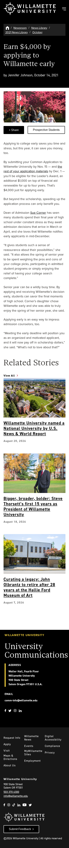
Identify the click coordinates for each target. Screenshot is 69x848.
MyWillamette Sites (33, 752)
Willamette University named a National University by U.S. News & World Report (34, 428)
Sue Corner (38, 212)
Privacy (50, 752)
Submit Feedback (20, 829)
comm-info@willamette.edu (21, 700)
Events (28, 746)
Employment (32, 760)
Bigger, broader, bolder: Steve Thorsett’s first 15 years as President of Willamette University (33, 506)
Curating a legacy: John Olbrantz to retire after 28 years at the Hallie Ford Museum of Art (29, 587)
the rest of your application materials (33, 168)
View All (9, 375)
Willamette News (31, 737)
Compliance (52, 746)
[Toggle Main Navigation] (64, 9)
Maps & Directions (10, 757)
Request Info (12, 737)
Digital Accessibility (53, 737)
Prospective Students (46, 129)
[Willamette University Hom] (7, 27)
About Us (10, 765)
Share (14, 130)
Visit (7, 750)
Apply (7, 744)
